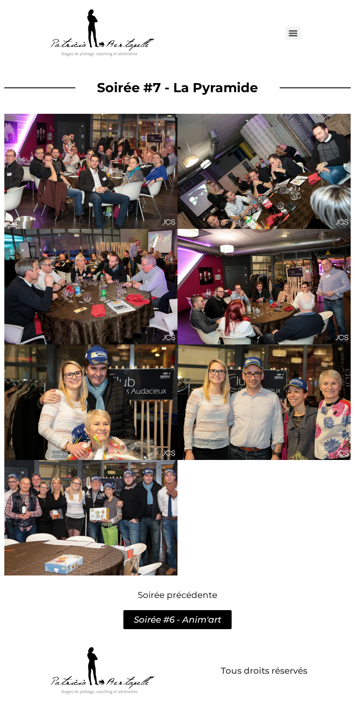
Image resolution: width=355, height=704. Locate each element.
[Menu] (293, 33)
